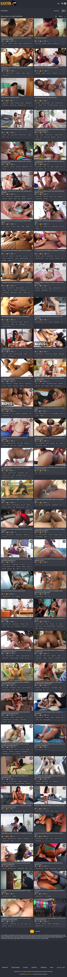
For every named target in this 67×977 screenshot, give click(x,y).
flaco (36, 169)
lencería (4, 258)
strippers (37, 228)
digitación (53, 137)
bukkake (61, 624)
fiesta (52, 103)
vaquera (12, 324)
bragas (18, 226)
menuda (4, 134)
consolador (5, 751)
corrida (23, 73)
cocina (46, 258)
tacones (4, 385)
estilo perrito (15, 385)
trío (3, 45)
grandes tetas (5, 103)
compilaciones (28, 103)
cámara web (18, 751)
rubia (19, 198)
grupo (40, 626)
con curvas (22, 564)
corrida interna (5, 75)
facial (24, 475)
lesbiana (15, 43)
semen (61, 413)
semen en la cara (6, 475)
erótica (15, 198)
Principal (5, 967)
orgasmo (22, 385)
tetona (3, 137)
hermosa (4, 169)
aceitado (28, 226)
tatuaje (22, 103)
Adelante (38, 931)
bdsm (45, 105)
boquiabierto (42, 443)
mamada (10, 43)
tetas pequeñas (22, 290)
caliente (12, 840)
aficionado (17, 73)
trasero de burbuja (6, 326)
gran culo (4, 43)
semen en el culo (58, 838)
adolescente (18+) (27, 43)
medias (24, 292)
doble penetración (46, 103)
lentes (44, 655)
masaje (20, 43)
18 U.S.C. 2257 (61, 967)
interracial (55, 43)
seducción (29, 198)
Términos (44, 967)
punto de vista (13, 105)
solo (36, 504)
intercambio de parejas (52, 105)
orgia (3, 288)
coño (8, 134)
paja (50, 226)
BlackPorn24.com (29, 974)
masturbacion (5, 105)
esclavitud (19, 445)
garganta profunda (59, 134)
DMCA (51, 967)
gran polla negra (22, 134)
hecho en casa (5, 324)
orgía (44, 626)
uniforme (40, 105)
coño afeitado (55, 413)
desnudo (60, 196)
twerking (17, 103)
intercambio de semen (51, 383)
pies (3, 294)
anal (36, 43)
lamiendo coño (9, 196)
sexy (48, 166)
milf (30, 166)
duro (40, 43)
